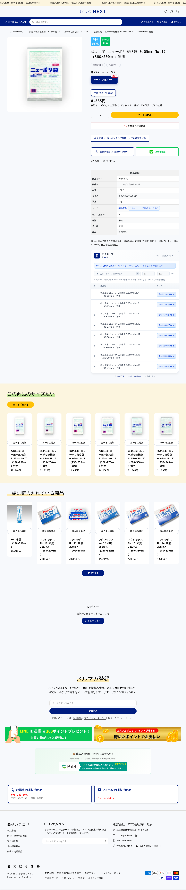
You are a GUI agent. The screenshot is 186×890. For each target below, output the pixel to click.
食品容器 (11, 830)
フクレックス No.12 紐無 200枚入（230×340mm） (106, 547)
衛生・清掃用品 (15, 851)
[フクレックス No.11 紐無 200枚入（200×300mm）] (78, 514)
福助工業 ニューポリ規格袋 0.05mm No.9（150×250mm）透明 (119, 315)
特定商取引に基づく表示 (69, 873)
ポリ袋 (54, 31)
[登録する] (105, 841)
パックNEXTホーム (15, 31)
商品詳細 (97, 65)
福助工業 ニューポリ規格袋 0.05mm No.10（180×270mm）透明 (120, 325)
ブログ (81, 878)
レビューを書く (93, 620)
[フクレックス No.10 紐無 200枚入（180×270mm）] (49, 514)
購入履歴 (163, 22)
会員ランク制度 (95, 878)
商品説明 (112, 65)
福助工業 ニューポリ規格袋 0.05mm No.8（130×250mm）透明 (119, 305)
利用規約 (77, 718)
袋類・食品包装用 (37, 31)
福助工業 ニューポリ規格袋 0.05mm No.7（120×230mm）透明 (119, 294)
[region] (135, 328)
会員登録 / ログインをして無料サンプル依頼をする (120, 138)
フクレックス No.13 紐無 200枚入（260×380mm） (136, 547)
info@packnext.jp (127, 835)
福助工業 (123, 208)
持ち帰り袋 (12, 841)
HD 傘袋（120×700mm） (18, 543)
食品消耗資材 (13, 846)
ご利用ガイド (51, 878)
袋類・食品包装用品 (17, 835)
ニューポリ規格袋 (70, 31)
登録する (93, 711)
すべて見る (93, 573)
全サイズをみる (20, 404)
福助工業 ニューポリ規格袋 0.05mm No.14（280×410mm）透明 (120, 366)
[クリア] (138, 273)
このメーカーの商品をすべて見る (144, 208)
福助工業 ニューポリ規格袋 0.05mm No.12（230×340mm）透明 (120, 346)
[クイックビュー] (28, 419)
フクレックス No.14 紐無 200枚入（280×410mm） (165, 547)
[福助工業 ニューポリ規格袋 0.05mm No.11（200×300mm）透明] (137, 425)
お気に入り (148, 22)
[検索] (166, 11)
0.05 (86, 31)
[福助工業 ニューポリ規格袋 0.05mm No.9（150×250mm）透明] (78, 425)
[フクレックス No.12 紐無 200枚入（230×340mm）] (107, 514)
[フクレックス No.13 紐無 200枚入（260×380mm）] (137, 514)
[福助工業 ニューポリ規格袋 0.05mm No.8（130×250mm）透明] (49, 425)
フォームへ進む (105, 798)
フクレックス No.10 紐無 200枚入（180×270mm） (48, 547)
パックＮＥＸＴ (24, 873)
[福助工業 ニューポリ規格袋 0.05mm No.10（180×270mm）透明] (107, 425)
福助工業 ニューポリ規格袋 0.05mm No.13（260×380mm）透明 (120, 356)
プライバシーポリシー (95, 718)
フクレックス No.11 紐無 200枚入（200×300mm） (77, 547)
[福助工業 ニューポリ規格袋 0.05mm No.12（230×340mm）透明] (166, 425)
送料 (103, 105)
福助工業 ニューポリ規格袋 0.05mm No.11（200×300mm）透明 (120, 335)
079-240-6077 (20, 794)
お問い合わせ (68, 878)
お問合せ (177, 22)
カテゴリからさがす (17, 22)
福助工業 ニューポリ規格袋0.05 (129, 376)
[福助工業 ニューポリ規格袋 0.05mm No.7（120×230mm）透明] (19, 425)
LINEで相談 (160, 152)
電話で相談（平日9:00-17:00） (114, 152)
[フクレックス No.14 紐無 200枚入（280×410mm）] (166, 514)
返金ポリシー (91, 873)
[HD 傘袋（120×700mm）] (19, 514)
